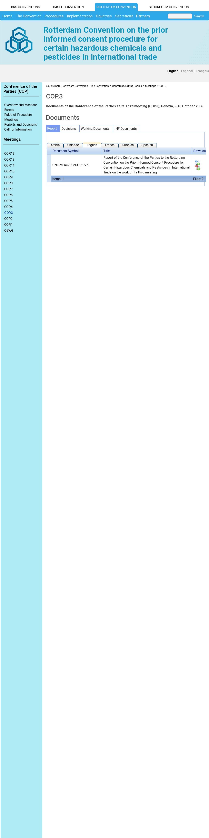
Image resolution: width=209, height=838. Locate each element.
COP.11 (9, 165)
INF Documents (126, 129)
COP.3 (8, 213)
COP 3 (162, 85)
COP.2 (8, 219)
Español (187, 71)
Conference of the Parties (127, 85)
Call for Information (18, 129)
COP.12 (9, 159)
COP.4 (8, 207)
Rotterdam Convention (116, 7)
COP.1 (8, 225)
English (172, 71)
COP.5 (8, 201)
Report (52, 128)
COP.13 (9, 153)
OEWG (8, 230)
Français (202, 71)
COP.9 (8, 177)
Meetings (11, 120)
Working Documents (95, 129)
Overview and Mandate (20, 105)
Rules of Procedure (18, 115)
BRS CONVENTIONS (25, 7)
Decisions (68, 129)
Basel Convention (68, 7)
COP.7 (8, 189)
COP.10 (9, 171)
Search (199, 16)
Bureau (9, 110)
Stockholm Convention (169, 7)
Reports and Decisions (20, 124)
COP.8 (8, 183)
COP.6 (8, 195)
